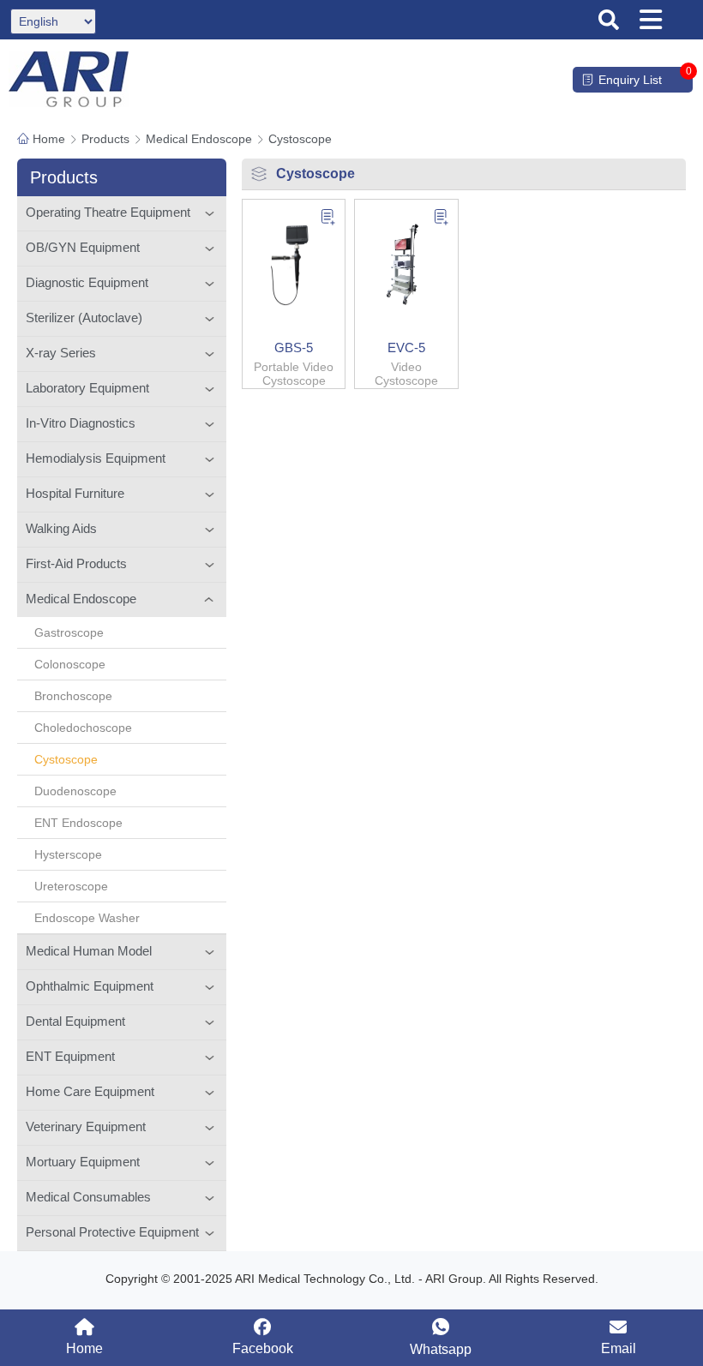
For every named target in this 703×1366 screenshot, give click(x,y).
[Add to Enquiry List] (327, 218)
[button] (609, 20)
